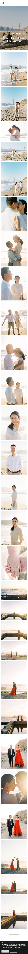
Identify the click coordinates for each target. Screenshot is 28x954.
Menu (22, 3)
